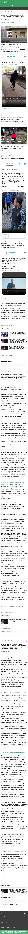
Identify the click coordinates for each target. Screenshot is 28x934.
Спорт (4, 5)
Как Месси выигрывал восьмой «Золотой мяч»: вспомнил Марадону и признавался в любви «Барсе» (18, 347)
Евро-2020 (4, 150)
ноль (12, 316)
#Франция (3, 325)
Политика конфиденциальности (8, 927)
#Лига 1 (16, 612)
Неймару (7, 158)
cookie (21, 931)
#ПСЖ (8, 325)
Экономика (3, 8)
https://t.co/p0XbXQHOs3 (11, 270)
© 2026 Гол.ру (4, 922)
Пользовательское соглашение (8, 925)
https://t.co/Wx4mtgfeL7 (10, 190)
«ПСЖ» (11, 156)
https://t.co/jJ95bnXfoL (10, 64)
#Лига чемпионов (9, 612)
